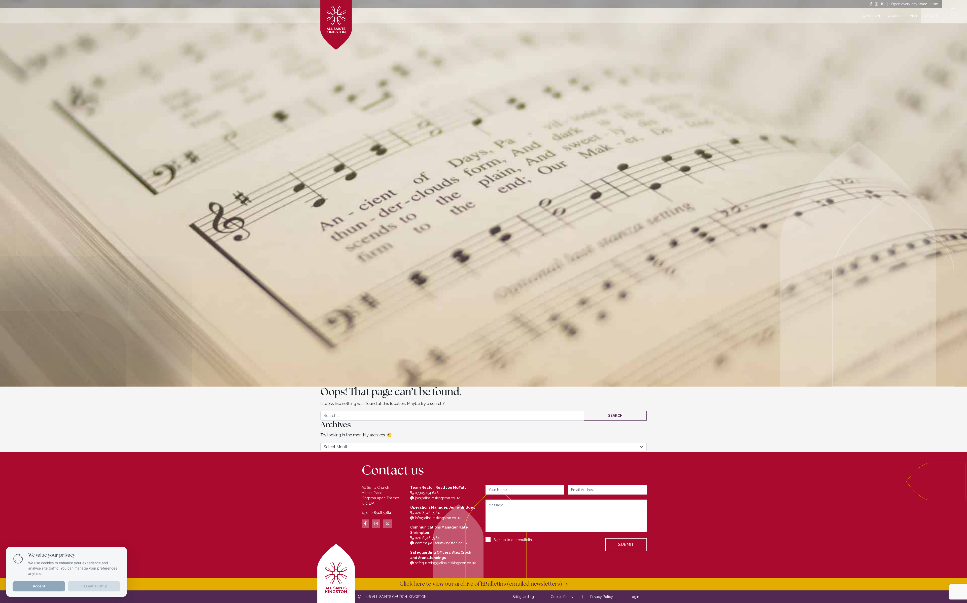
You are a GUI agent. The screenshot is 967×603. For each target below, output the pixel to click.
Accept (39, 586)
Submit (626, 544)
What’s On (871, 16)
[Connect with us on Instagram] (876, 4)
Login (634, 597)
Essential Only (94, 586)
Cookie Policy (562, 597)
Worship (894, 16)
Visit (913, 16)
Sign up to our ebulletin (513, 540)
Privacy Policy (601, 597)
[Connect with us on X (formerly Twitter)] (882, 4)
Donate (931, 16)
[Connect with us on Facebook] (871, 4)
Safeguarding (523, 597)
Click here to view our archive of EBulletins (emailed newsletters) (481, 584)
